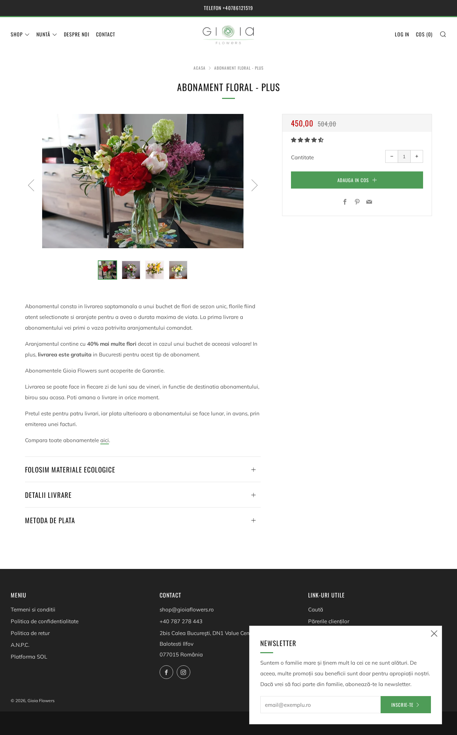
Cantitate (302, 157)
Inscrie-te (402, 704)
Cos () (424, 34)
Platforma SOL (29, 656)
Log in (402, 34)
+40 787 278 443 (181, 621)
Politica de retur (30, 633)
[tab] (107, 270)
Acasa (200, 68)
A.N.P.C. (20, 644)
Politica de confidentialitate (45, 621)
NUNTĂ (43, 34)
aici (104, 440)
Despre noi (76, 34)
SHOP (17, 34)
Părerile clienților (328, 621)
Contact (105, 34)
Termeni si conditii (33, 609)
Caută (315, 609)
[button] (308, 139)
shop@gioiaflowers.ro (187, 609)
